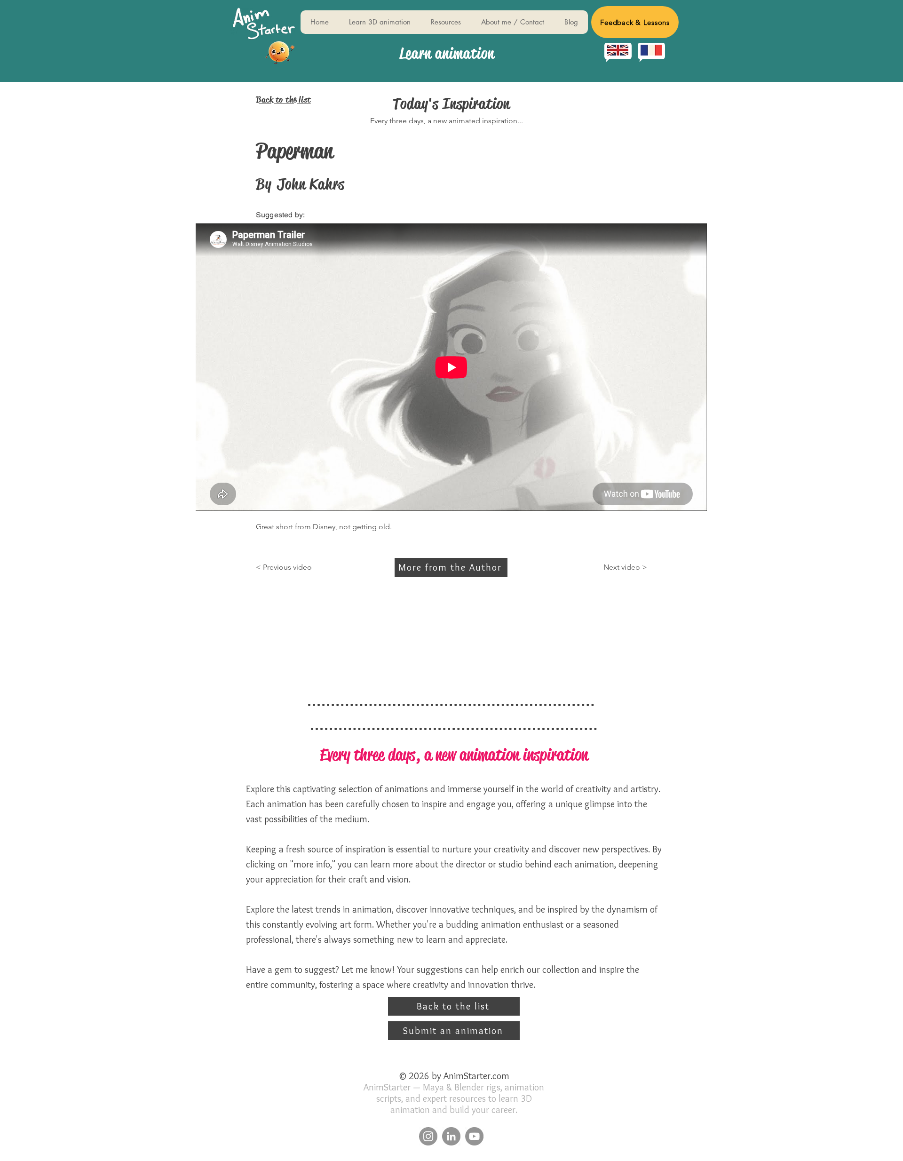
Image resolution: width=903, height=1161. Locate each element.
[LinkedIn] (451, 1136)
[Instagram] (428, 1136)
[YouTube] (474, 1136)
